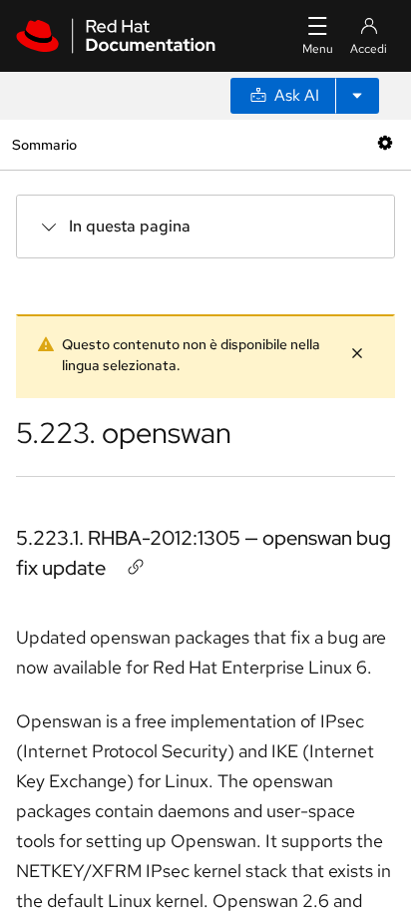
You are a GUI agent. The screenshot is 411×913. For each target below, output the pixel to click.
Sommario (44, 144)
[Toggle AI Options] (357, 96)
